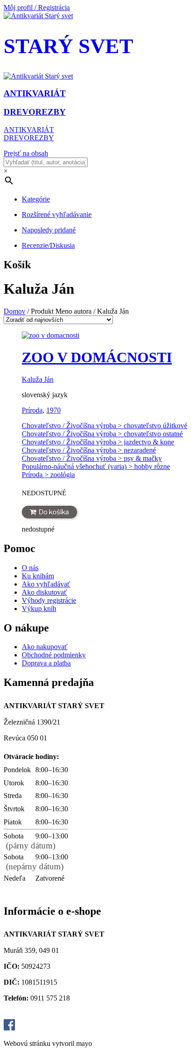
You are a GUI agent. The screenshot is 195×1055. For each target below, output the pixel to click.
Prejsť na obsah (26, 153)
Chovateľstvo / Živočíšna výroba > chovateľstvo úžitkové (104, 425)
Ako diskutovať (44, 592)
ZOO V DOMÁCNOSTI (97, 357)
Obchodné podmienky (54, 655)
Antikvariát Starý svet (49, 1028)
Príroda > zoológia (48, 474)
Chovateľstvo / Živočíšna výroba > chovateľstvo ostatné (102, 434)
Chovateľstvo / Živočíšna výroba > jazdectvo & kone (98, 442)
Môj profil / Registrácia (37, 7)
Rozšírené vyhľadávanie (57, 214)
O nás (30, 568)
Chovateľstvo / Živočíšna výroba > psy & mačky (92, 458)
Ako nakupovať (45, 647)
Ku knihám (38, 576)
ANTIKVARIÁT (29, 129)
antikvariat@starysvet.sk (42, 1015)
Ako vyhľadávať (46, 584)
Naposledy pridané (49, 230)
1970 (53, 410)
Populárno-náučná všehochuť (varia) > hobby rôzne (96, 466)
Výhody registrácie (49, 600)
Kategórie (36, 199)
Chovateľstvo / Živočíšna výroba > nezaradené (89, 450)
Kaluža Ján (38, 379)
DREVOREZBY (29, 138)
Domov (14, 311)
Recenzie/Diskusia (48, 245)
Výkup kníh (39, 608)
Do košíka (54, 512)
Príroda (32, 410)
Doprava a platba (46, 663)
